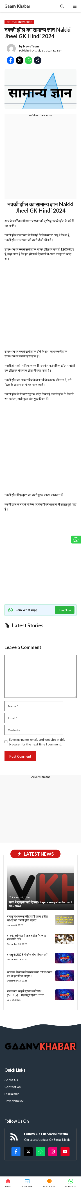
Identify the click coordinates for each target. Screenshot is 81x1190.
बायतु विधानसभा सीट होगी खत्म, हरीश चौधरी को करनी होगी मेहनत (27, 918)
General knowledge (19, 22)
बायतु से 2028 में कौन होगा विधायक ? (27, 954)
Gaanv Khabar (17, 6)
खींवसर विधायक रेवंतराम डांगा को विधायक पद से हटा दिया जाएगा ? (29, 974)
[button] (62, 6)
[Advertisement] (40, 158)
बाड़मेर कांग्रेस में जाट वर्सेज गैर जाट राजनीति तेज (26, 937)
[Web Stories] (49, 1183)
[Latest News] (27, 1183)
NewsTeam (31, 46)
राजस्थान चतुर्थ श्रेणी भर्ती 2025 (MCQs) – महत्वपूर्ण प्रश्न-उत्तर (25, 993)
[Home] (8, 1183)
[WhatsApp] (71, 1183)
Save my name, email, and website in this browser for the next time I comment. (37, 742)
